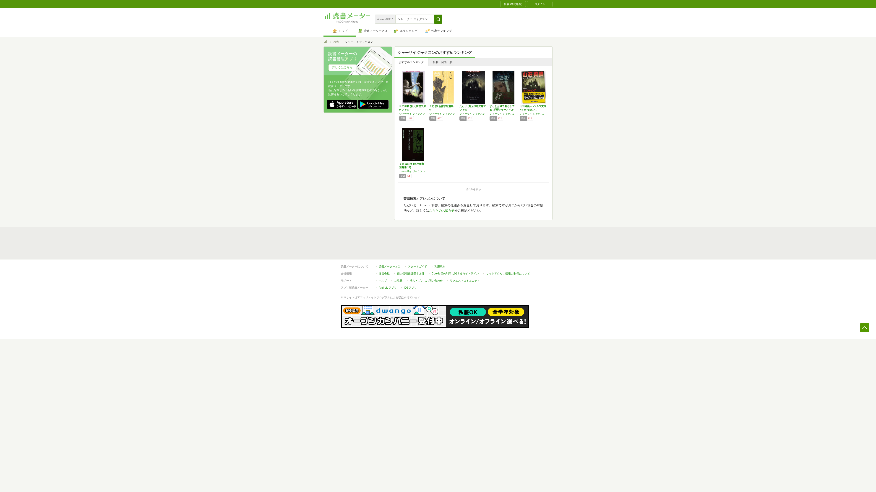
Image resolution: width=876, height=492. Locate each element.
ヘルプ (383, 280)
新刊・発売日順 (442, 62)
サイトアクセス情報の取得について (508, 273)
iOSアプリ (410, 287)
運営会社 (384, 273)
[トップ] (325, 42)
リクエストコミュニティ (465, 280)
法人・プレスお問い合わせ (426, 280)
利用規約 (439, 266)
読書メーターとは (390, 266)
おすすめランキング (411, 62)
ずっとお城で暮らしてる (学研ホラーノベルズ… (502, 109)
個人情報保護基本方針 (410, 273)
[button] (438, 19)
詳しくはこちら (342, 67)
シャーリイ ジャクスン (412, 113)
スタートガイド (417, 266)
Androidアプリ (388, 287)
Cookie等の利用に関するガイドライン (455, 273)
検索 (336, 42)
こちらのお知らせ (442, 210)
